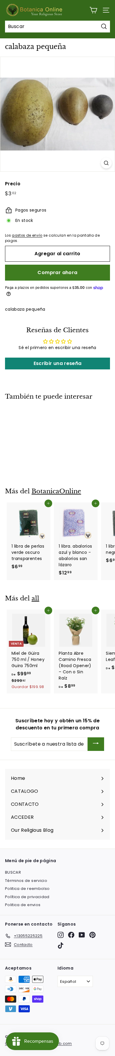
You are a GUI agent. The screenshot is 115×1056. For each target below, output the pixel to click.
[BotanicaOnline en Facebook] (71, 935)
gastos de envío (27, 235)
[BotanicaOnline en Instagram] (61, 935)
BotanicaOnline (56, 491)
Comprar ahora (57, 272)
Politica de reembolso (27, 888)
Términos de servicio (26, 880)
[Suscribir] (96, 744)
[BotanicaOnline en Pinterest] (92, 935)
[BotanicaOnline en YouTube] (82, 935)
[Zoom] (106, 163)
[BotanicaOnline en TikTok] (61, 945)
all (35, 598)
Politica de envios (22, 905)
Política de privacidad (27, 897)
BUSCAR (13, 872)
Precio (12, 184)
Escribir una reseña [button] (58, 363)
